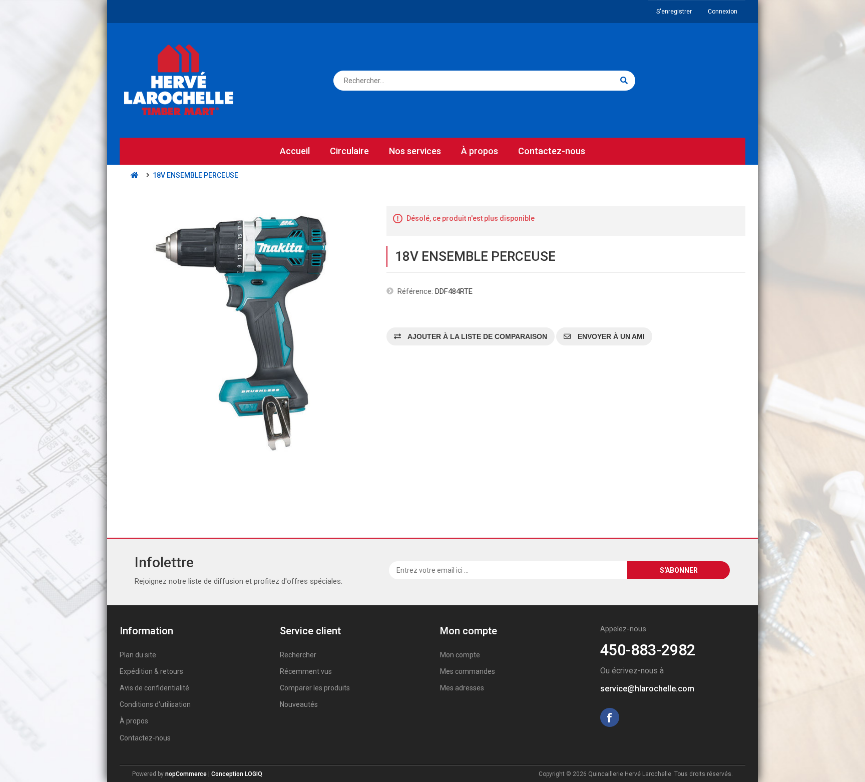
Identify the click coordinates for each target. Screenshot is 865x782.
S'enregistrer (674, 11)
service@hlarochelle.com (647, 688)
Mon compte (460, 655)
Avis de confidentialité (154, 688)
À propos (479, 151)
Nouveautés (299, 704)
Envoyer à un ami (610, 336)
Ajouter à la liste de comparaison (476, 336)
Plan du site (138, 655)
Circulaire (349, 151)
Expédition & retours (151, 671)
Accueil (295, 151)
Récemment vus (306, 671)
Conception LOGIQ (236, 773)
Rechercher (298, 655)
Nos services (415, 151)
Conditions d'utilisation (155, 704)
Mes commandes (467, 671)
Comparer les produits (315, 688)
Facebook (609, 717)
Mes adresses (462, 688)
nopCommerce (186, 773)
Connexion (722, 11)
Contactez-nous (551, 151)
